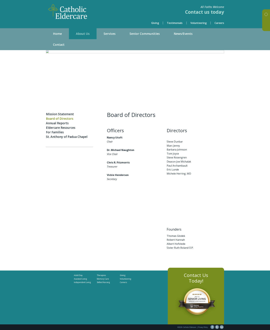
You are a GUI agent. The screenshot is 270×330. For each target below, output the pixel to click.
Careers (219, 23)
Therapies (101, 275)
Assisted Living (80, 279)
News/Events (183, 34)
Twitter (217, 327)
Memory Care (103, 279)
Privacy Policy (203, 327)
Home (57, 34)
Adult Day (78, 275)
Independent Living (82, 282)
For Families (55, 132)
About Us (83, 34)
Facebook (212, 327)
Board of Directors (59, 119)
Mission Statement (60, 114)
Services (109, 34)
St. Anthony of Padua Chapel (67, 137)
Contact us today (204, 12)
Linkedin (222, 327)
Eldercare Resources (60, 128)
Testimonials (174, 23)
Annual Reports (57, 123)
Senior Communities (145, 34)
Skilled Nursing (103, 282)
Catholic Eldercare (90, 11)
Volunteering (198, 23)
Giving (155, 23)
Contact (59, 45)
